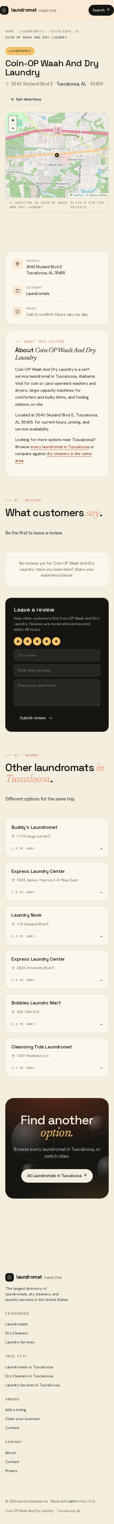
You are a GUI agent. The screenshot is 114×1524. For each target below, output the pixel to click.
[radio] (18, 641)
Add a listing (15, 1409)
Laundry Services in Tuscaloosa (32, 1385)
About (10, 1452)
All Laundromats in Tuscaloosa (57, 1175)
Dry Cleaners (16, 1333)
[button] (57, 155)
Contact (12, 1427)
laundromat (33, 10)
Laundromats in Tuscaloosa (29, 1367)
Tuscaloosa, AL (64, 31)
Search (101, 10)
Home (9, 31)
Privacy (11, 1470)
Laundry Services (19, 1342)
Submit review (36, 718)
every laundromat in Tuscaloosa (59, 447)
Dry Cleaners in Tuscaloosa (29, 1376)
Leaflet (77, 195)
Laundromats (32, 31)
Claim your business (22, 1418)
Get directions (28, 99)
